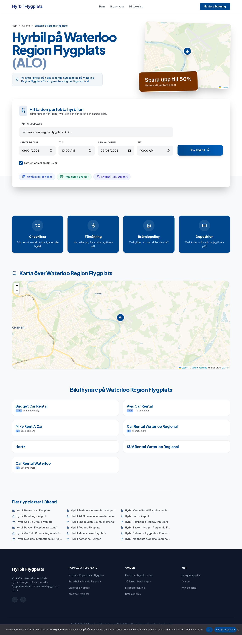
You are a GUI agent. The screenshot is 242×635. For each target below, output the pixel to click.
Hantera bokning (215, 6)
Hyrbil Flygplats (27, 6)
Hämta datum (29, 142)
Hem (102, 6)
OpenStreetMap (199, 367)
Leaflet (224, 87)
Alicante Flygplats (79, 593)
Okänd (26, 25)
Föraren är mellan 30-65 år (40, 162)
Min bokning (136, 6)
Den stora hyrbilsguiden (139, 575)
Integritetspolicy (191, 575)
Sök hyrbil (200, 150)
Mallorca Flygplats (79, 587)
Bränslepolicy (133, 593)
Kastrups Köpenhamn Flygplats (86, 575)
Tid (61, 142)
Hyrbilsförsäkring (135, 587)
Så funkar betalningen (138, 581)
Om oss (186, 581)
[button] (187, 52)
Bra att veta (117, 6)
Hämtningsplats (31, 124)
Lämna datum (107, 142)
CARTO (225, 367)
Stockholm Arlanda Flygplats (85, 581)
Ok (209, 629)
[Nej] (237, 629)
